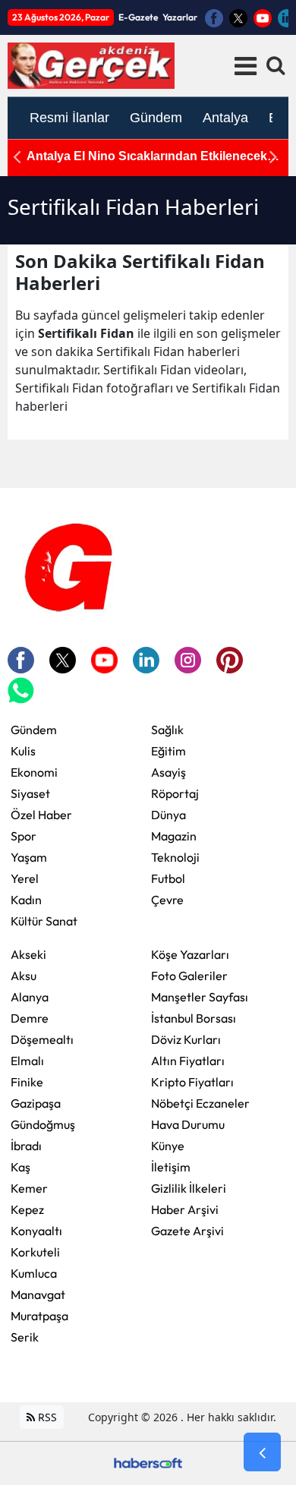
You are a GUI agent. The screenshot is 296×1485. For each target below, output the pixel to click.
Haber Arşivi (185, 1209)
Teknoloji (175, 857)
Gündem (34, 729)
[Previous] (16, 157)
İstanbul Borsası (193, 1018)
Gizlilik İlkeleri (188, 1188)
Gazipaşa (36, 1103)
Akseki (28, 954)
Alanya (30, 996)
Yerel (25, 878)
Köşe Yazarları (190, 954)
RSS (46, 1417)
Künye (167, 1145)
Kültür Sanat (44, 921)
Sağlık (167, 729)
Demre (30, 1018)
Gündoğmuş (43, 1124)
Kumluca (34, 1273)
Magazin (174, 835)
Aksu (23, 975)
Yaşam (29, 857)
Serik (25, 1337)
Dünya (168, 814)
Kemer (29, 1188)
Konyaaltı (36, 1230)
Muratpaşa (39, 1315)
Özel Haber (41, 814)
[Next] (273, 157)
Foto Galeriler (189, 975)
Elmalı (27, 1060)
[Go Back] (262, 1452)
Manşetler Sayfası (199, 996)
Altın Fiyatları (188, 1060)
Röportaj (175, 793)
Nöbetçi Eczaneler (200, 1103)
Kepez (27, 1209)
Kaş (20, 1166)
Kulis (23, 750)
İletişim (171, 1166)
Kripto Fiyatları (192, 1081)
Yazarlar (179, 17)
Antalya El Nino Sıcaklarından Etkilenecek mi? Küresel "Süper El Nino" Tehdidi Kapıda (153, 157)
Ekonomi (34, 772)
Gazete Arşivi (187, 1230)
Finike (27, 1081)
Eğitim (168, 750)
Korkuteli (35, 1252)
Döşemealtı (42, 1039)
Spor (23, 835)
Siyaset (30, 793)
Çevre (167, 899)
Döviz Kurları (186, 1039)
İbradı (26, 1145)
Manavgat (38, 1294)
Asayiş (168, 772)
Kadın (26, 899)
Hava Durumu (188, 1124)
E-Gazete (138, 17)
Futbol (168, 878)
